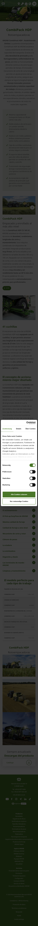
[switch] (33, 471)
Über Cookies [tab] (30, 429)
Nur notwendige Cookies (19, 501)
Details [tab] (18, 429)
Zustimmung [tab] (7, 429)
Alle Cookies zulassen (19, 494)
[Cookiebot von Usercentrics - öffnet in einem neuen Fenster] (27, 422)
